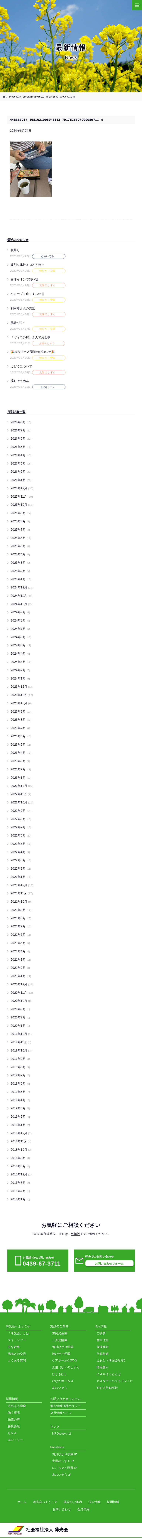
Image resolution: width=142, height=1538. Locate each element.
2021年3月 (21, 959)
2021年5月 (20, 943)
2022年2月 (21, 868)
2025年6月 (21, 538)
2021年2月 (20, 967)
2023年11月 (22, 695)
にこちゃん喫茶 (63, 1467)
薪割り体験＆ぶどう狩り (27, 264)
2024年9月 (20, 612)
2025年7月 (20, 529)
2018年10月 (21, 1149)
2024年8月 (20, 620)
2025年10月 (22, 504)
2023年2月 (21, 769)
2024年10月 (21, 604)
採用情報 (113, 1501)
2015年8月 (20, 1182)
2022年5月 (21, 843)
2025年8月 (20, 521)
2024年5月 (21, 645)
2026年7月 (21, 430)
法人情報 (94, 1501)
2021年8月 (21, 918)
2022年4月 (20, 852)
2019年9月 (20, 1058)
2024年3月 (21, 661)
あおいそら (60, 1474)
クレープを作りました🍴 (28, 293)
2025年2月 (20, 571)
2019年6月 (20, 1083)
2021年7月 (21, 926)
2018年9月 (20, 1158)
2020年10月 (21, 1000)
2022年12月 (22, 785)
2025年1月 (21, 579)
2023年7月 (20, 728)
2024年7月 (20, 628)
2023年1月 (21, 777)
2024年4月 (20, 653)
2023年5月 (21, 744)
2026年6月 (21, 438)
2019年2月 (20, 1116)
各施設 (75, 1233)
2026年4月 (21, 455)
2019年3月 (20, 1108)
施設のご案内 (73, 1501)
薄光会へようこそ (45, 1501)
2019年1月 (20, 1124)
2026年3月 (21, 463)
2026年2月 (21, 471)
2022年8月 (21, 819)
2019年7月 (20, 1075)
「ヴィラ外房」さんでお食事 (30, 337)
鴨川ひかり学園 (63, 1454)
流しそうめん (20, 380)
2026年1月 (21, 480)
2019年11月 (21, 1042)
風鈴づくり (18, 322)
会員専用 (83, 1509)
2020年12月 (22, 984)
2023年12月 (22, 686)
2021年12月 (22, 885)
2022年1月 (21, 876)
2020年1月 (20, 1025)
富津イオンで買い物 (24, 279)
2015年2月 (20, 1191)
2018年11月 (21, 1141)
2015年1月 (20, 1199)
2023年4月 (21, 752)
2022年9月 (21, 810)
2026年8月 (21, 422)
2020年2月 (20, 1017)
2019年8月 (20, 1067)
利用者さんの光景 (23, 308)
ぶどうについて (21, 366)
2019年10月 (21, 1050)
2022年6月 (21, 835)
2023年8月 (21, 719)
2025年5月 (20, 546)
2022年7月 (21, 827)
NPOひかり (60, 1433)
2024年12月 (22, 587)
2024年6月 (21, 637)
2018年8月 (20, 1166)
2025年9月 (21, 513)
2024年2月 (20, 670)
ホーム (21, 1501)
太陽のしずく (61, 1460)
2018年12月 (21, 1133)
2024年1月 (20, 678)
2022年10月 (22, 802)
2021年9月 (21, 909)
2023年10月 (21, 703)
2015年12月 (21, 1174)
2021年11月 (22, 893)
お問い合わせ (62, 1509)
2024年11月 (22, 595)
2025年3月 (20, 562)
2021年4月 (20, 951)
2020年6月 (20, 1009)
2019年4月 (20, 1100)
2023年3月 (20, 761)
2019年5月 (20, 1091)
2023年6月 (21, 736)
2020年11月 (22, 992)
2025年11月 (22, 496)
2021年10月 (21, 901)
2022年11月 (21, 794)
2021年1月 (21, 976)
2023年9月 (21, 711)
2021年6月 (21, 934)
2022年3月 (21, 860)
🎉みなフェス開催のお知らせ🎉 (33, 351)
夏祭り (15, 250)
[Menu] (137, 5)
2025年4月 (20, 554)
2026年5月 (21, 446)
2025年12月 (22, 488)
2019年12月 (21, 1033)
